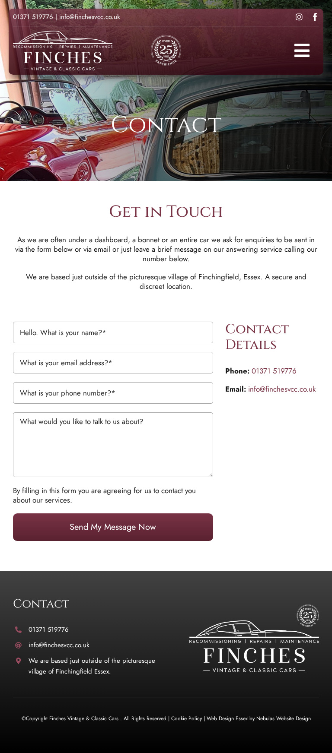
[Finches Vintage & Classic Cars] (254, 608)
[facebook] (315, 17)
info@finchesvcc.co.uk (89, 17)
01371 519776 (33, 17)
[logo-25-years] (62, 34)
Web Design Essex (227, 718)
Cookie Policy (186, 718)
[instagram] (299, 17)
